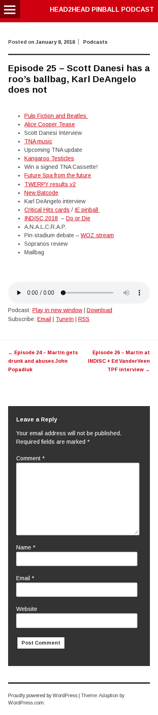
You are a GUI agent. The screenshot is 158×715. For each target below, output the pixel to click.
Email (44, 319)
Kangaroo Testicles (49, 158)
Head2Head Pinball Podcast (102, 9)
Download (99, 310)
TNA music (38, 141)
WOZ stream (97, 235)
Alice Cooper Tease (49, 124)
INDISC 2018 (41, 218)
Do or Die (78, 218)
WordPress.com (26, 703)
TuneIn (65, 319)
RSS (84, 319)
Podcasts (95, 42)
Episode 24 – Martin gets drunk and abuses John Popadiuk (43, 361)
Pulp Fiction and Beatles (56, 116)
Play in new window (57, 310)
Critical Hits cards (47, 209)
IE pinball (87, 209)
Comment (30, 458)
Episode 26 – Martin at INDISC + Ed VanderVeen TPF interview (119, 361)
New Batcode (41, 192)
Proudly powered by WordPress (42, 695)
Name (25, 547)
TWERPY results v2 (50, 184)
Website (26, 609)
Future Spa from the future (57, 175)
